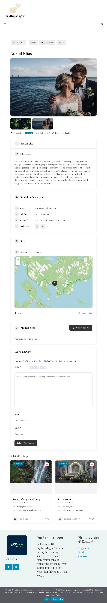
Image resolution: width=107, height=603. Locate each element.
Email (17, 427)
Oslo (72, 506)
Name (17, 414)
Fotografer (18, 133)
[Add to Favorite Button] (47, 464)
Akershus (65, 506)
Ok (46, 599)
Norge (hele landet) (63, 133)
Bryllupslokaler (70, 519)
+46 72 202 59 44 (42, 214)
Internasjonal (26, 154)
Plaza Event (64, 499)
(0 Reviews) (45, 133)
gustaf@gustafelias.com (45, 208)
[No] (103, 594)
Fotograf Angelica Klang (26, 499)
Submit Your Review (25, 443)
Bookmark (48, 42)
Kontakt (83, 552)
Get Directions (87, 313)
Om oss (82, 556)
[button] (102, 24)
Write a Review (82, 328)
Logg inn (83, 548)
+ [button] (18, 259)
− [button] (18, 263)
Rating (17, 367)
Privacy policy (57, 599)
